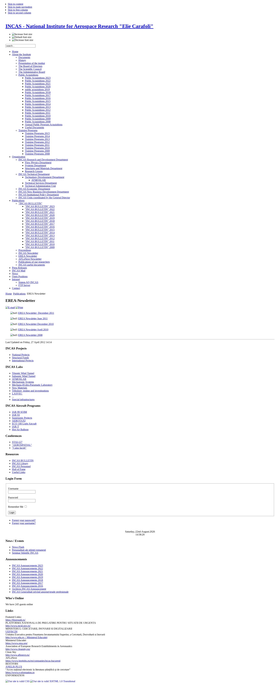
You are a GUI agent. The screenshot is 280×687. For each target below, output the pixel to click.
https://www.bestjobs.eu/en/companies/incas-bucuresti (33, 660)
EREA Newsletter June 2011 (33, 318)
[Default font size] (21, 37)
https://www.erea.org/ (17, 643)
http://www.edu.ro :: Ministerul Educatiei (26, 637)
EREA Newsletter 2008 (30, 335)
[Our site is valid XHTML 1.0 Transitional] (52, 681)
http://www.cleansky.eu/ (18, 649)
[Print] (19, 307)
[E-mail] (10, 307)
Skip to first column (18, 9)
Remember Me (16, 506)
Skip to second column (19, 12)
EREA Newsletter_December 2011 (36, 313)
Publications (19, 293)
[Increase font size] (22, 34)
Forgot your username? (24, 523)
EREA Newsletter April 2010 (33, 329)
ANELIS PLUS (14, 666)
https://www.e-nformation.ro (20, 672)
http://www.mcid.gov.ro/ (18, 625)
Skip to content (15, 4)
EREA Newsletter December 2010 (36, 324)
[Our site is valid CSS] (18, 681)
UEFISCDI (11, 631)
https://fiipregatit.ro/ (15, 620)
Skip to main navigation (20, 7)
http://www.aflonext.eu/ (18, 655)
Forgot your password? (24, 520)
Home (9, 293)
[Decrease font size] (22, 40)
